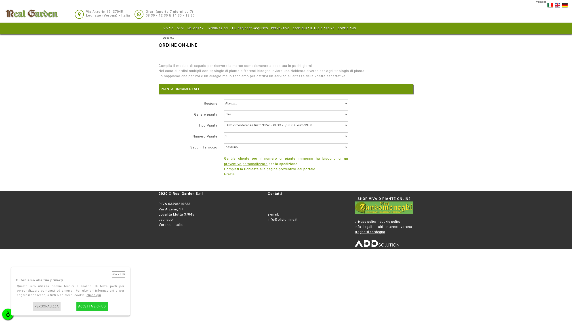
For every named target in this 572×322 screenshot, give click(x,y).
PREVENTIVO (280, 28)
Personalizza (47, 306)
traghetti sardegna (370, 232)
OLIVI (180, 28)
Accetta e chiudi (92, 306)
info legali (363, 227)
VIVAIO (169, 28)
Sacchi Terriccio (203, 147)
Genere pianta (205, 114)
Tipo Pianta (207, 125)
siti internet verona (395, 227)
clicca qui (93, 295)
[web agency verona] (377, 244)
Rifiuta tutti (118, 274)
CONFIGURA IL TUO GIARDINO (314, 28)
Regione (210, 104)
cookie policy (390, 221)
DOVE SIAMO (347, 28)
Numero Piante (205, 136)
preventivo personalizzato (246, 164)
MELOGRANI (195, 28)
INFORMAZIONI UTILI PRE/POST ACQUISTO (238, 28)
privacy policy (366, 221)
